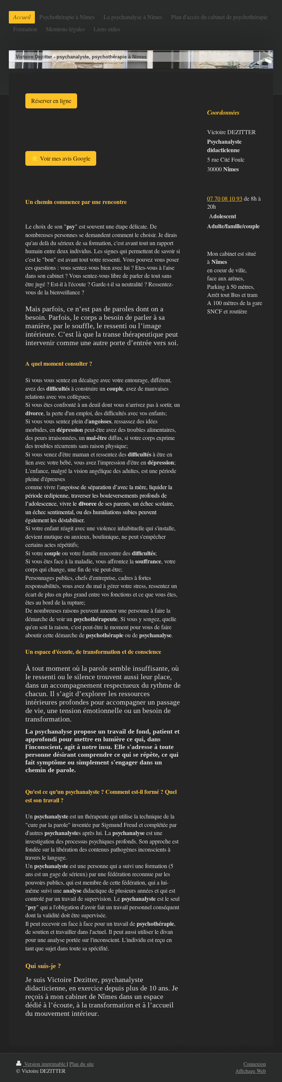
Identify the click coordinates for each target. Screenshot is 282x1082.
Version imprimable (45, 1063)
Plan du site (81, 1063)
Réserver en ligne (51, 100)
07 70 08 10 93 (224, 198)
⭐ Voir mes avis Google (60, 158)
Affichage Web (250, 1070)
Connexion (254, 1063)
